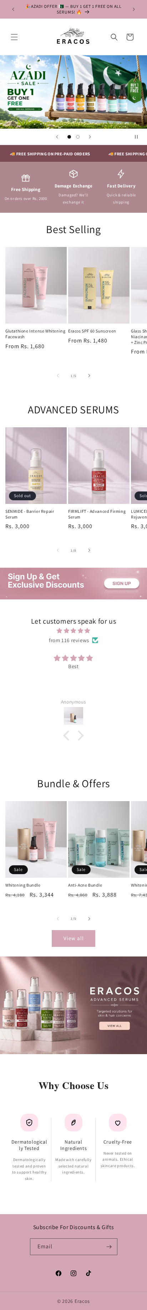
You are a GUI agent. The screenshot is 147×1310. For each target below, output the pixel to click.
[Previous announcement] (13, 9)
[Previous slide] (57, 137)
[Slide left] (58, 375)
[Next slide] (90, 137)
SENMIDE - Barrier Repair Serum (29, 514)
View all (74, 938)
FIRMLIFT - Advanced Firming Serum (97, 514)
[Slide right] (89, 375)
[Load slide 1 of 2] (69, 137)
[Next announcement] (134, 9)
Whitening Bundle (23, 885)
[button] (14, 37)
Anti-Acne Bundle (85, 885)
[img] (73, 630)
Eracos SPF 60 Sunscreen (92, 331)
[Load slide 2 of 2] (78, 137)
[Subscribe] (109, 1246)
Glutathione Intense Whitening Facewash (35, 333)
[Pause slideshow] (139, 137)
